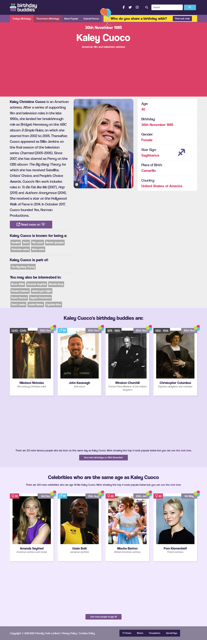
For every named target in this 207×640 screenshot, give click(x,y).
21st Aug (93, 496)
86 (64, 330)
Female (147, 140)
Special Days (171, 633)
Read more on (30, 224)
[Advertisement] (103, 72)
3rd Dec (45, 496)
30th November (153, 124)
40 (143, 109)
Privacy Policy (69, 633)
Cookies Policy (87, 633)
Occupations (154, 633)
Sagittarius (150, 155)
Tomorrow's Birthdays (47, 18)
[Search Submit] (190, 7)
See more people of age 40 (103, 616)
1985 (170, 124)
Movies (140, 633)
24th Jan (141, 496)
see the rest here (181, 450)
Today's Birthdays (21, 18)
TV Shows (126, 633)
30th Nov (45, 330)
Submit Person (91, 18)
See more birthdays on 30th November (103, 457)
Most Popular (71, 18)
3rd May (189, 496)
